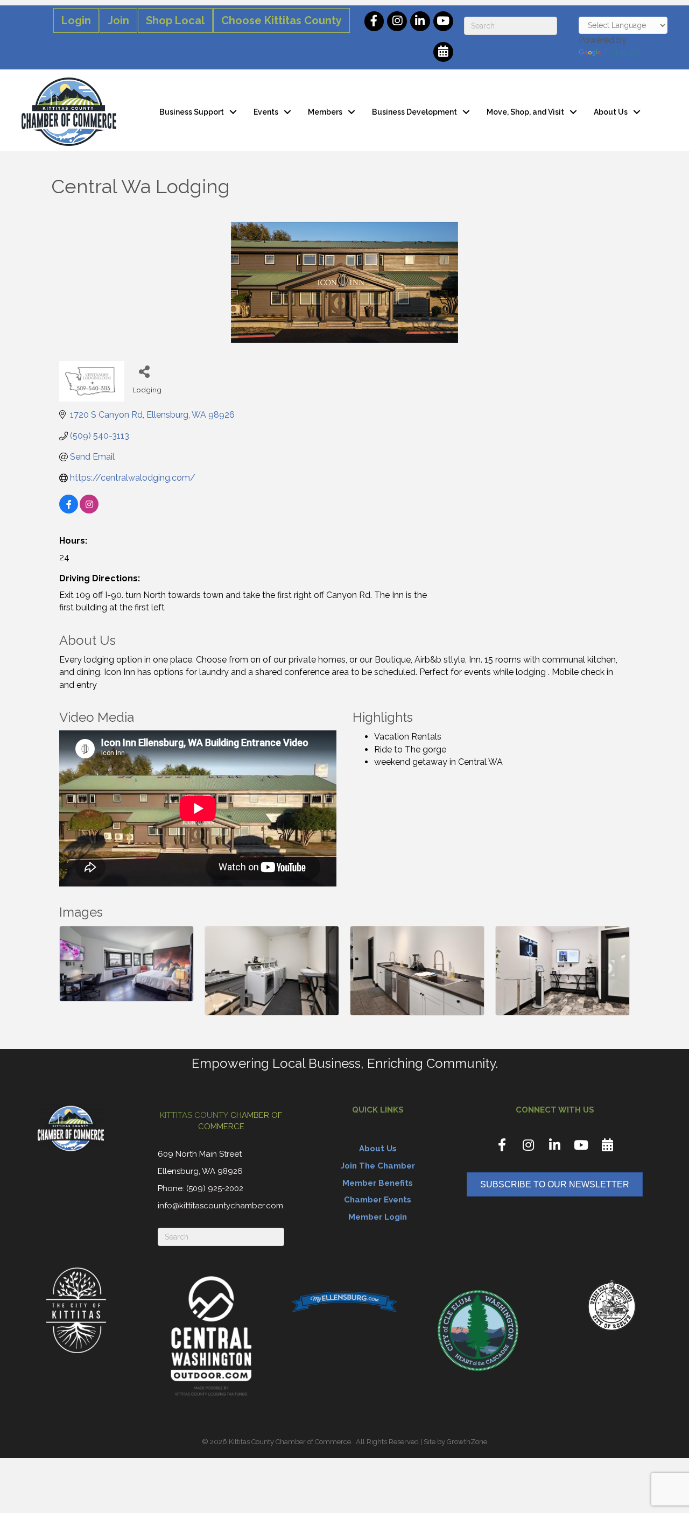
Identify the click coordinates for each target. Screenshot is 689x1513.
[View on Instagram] (89, 510)
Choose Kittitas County (281, 20)
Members (325, 112)
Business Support (191, 112)
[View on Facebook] (68, 510)
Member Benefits (377, 1183)
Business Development (414, 112)
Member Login (377, 1217)
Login (76, 20)
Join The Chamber (378, 1166)
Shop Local (175, 20)
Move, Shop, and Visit (525, 112)
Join (118, 20)
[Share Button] (144, 371)
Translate (621, 52)
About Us (611, 112)
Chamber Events (377, 1200)
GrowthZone (467, 1442)
